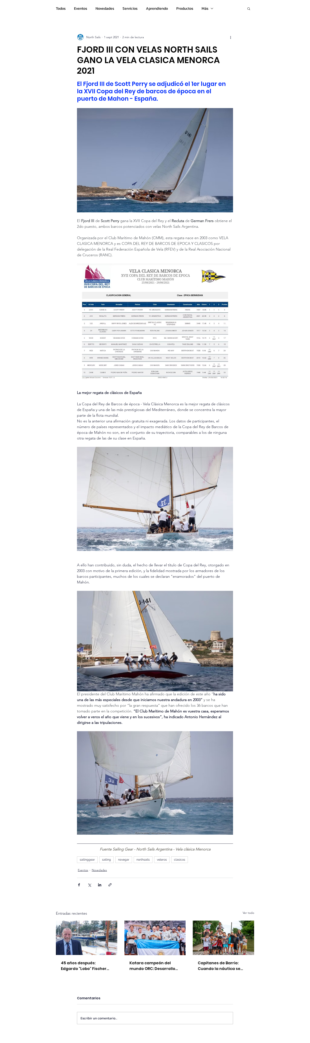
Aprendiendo (157, 8)
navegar (123, 859)
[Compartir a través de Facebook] (79, 885)
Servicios (130, 8)
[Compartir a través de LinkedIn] (100, 885)
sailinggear (87, 859)
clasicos (179, 859)
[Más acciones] (230, 37)
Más (205, 8)
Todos (61, 8)
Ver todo (248, 913)
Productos (184, 8)
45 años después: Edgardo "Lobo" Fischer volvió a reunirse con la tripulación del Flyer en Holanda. (84, 965)
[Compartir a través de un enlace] (110, 885)
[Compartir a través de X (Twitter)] (89, 885)
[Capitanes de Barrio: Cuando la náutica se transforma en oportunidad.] (223, 938)
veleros (162, 859)
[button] (249, 8)
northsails (143, 859)
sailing (106, 859)
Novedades (105, 8)
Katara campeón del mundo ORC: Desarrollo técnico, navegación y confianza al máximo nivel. (152, 965)
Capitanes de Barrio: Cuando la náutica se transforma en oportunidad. (219, 965)
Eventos (80, 8)
